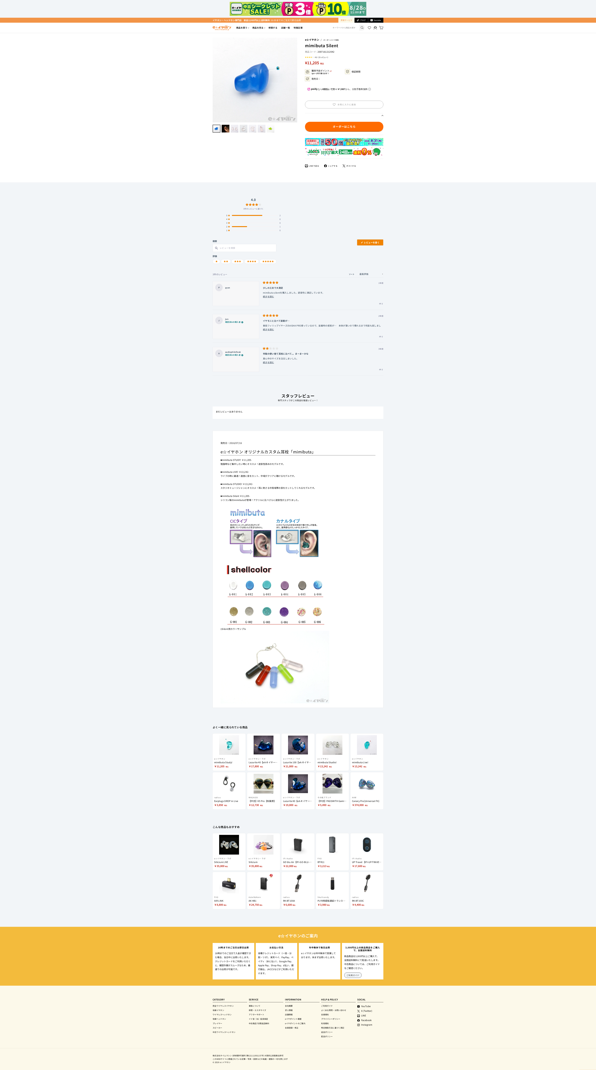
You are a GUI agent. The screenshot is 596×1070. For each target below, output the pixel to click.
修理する (273, 27)
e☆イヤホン (312, 39)
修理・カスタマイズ (257, 1010)
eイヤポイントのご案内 (295, 1023)
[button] (316, 57)
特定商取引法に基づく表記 (332, 1027)
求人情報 (289, 1010)
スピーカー (217, 1027)
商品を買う (241, 27)
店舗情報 (289, 1014)
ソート (352, 274)
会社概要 (289, 1005)
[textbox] (244, 248)
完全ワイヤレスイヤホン (223, 1005)
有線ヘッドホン (219, 1019)
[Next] (296, 80)
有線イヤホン (218, 1010)
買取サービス (346, 20)
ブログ (363, 20)
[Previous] (214, 80)
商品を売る (258, 27)
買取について (254, 1005)
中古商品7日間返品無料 (259, 1023)
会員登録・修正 (291, 1027)
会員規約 (325, 1014)
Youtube (377, 20)
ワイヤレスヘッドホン (222, 1014)
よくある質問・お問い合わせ (333, 1010)
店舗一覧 (285, 27)
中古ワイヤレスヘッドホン (224, 1032)
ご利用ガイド (353, 975)
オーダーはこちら (344, 126)
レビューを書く (372, 243)
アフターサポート (256, 1014)
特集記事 (298, 27)
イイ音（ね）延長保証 (258, 1019)
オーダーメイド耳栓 (331, 40)
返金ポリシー (327, 1032)
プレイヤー (217, 1023)
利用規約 (325, 1023)
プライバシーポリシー (330, 1019)
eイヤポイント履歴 (293, 1019)
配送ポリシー (327, 1036)
